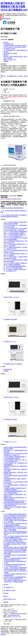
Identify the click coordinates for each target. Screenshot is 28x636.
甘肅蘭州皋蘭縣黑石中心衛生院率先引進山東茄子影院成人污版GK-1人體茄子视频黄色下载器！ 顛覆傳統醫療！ (15, 528)
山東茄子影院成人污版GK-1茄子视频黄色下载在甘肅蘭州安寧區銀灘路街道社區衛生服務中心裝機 (15, 552)
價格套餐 (6, 61)
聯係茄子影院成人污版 (20, 56)
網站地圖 (8, 18)
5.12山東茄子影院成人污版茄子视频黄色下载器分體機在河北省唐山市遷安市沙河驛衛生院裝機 (15, 544)
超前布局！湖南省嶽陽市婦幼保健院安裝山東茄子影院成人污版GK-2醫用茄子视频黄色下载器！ (15, 533)
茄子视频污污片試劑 (11, 47)
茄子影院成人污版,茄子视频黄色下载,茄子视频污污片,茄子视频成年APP (14, 6)
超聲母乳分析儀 (21, 47)
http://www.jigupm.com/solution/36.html (11, 198)
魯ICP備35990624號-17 (14, 615)
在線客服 (3, 18)
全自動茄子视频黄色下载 (10, 45)
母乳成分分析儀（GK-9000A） (12, 297)
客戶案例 (6, 51)
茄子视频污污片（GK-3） (10, 341)
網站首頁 (6, 42)
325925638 (14, 610)
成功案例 (14, 53)
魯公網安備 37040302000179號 (13, 616)
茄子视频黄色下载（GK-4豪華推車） (13, 364)
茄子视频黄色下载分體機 (10, 319)
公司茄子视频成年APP (9, 50)
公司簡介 (11, 56)
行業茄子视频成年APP (21, 50)
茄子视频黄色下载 (8, 44)
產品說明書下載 (8, 53)
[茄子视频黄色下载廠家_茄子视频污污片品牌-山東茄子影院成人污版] (9, 25)
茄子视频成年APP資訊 (9, 48)
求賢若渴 (9, 58)
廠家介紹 (6, 55)
